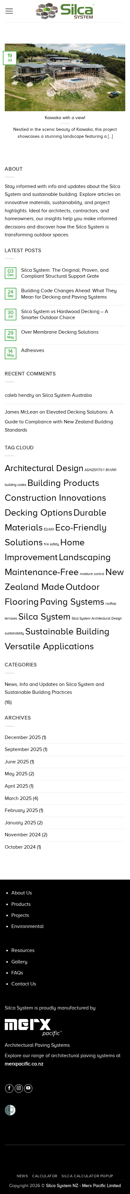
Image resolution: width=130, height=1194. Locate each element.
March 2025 (18, 798)
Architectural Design (44, 468)
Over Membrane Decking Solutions (59, 332)
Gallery (19, 962)
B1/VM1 (111, 470)
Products (21, 904)
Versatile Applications (49, 646)
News (22, 1176)
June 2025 (17, 762)
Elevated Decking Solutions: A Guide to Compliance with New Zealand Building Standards (59, 421)
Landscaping (85, 557)
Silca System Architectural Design (97, 618)
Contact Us (23, 984)
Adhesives (32, 350)
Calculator (44, 1176)
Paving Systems (72, 602)
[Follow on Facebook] (9, 1088)
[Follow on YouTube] (28, 1088)
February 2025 (21, 810)
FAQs (17, 973)
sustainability (14, 633)
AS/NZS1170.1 (94, 470)
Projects (20, 915)
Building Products (63, 483)
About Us (21, 893)
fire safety (51, 544)
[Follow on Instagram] (19, 1088)
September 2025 (23, 749)
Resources (22, 950)
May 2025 (16, 774)
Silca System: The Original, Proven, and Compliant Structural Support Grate (65, 273)
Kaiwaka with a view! (65, 117)
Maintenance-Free (42, 572)
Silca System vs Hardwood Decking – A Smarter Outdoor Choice (64, 314)
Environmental (27, 926)
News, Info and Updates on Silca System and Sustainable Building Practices (54, 688)
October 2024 (20, 847)
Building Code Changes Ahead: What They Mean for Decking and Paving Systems (69, 294)
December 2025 (23, 737)
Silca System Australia (67, 395)
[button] (9, 11)
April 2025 (16, 786)
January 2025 (20, 823)
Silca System (44, 616)
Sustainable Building (67, 631)
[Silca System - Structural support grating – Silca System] (65, 11)
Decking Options (38, 512)
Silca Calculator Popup (87, 1176)
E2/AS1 (49, 529)
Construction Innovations (55, 498)
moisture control (92, 574)
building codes (15, 485)
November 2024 (23, 835)
